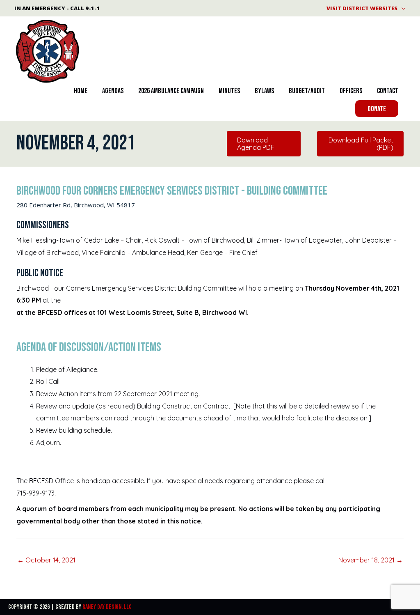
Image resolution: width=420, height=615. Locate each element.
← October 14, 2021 (46, 560)
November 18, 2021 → (370, 560)
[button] (376, 108)
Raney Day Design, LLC (107, 607)
